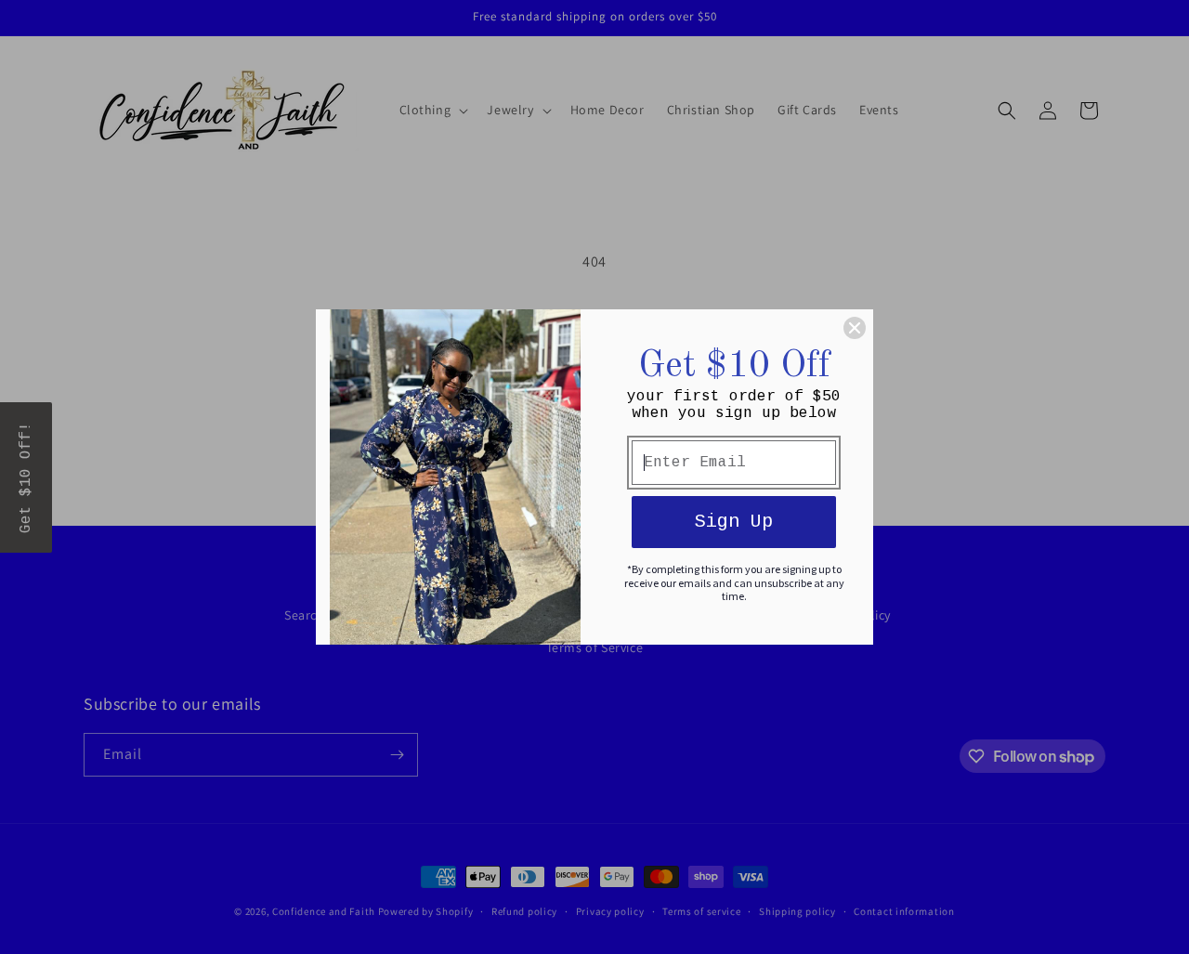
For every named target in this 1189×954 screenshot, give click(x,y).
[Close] (854, 328)
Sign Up (734, 521)
